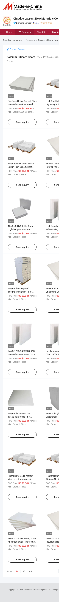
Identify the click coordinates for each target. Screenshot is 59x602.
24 (17, 571)
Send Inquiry (22, 122)
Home (9, 32)
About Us (41, 32)
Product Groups (17, 49)
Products (26, 32)
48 (30, 571)
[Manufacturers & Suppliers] (23, 6)
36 (23, 571)
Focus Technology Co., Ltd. (39, 589)
